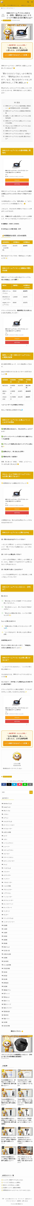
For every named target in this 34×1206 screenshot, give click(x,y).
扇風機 (5, 939)
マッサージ (6, 911)
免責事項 (19, 1201)
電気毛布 (5, 1015)
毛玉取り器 (6, 950)
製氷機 (5, 979)
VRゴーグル (6, 810)
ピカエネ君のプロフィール (11, 1198)
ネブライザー (7, 875)
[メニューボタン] (32, 2)
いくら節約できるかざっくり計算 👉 (17, 55)
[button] (3, 784)
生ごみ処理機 (7, 965)
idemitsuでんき (7, 803)
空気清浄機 (6, 968)
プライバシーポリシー (11, 1201)
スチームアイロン (6, 20)
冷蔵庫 (5, 932)
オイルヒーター (7, 828)
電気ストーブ (7, 1004)
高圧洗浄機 (6, 1026)
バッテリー (6, 878)
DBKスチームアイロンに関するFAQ (16, 131)
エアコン (5, 818)
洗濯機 (5, 957)
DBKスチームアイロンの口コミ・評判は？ (18, 133)
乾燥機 (5, 925)
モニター (5, 914)
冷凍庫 (5, 929)
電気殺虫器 (6, 1011)
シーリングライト (8, 843)
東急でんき (6, 947)
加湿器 (5, 936)
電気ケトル (6, 1000)
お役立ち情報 (7, 832)
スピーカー (6, 853)
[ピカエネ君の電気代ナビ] (2, 2)
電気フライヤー (7, 1008)
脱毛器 (5, 975)
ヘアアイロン (7, 893)
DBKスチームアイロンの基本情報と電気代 (18, 106)
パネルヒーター (7, 882)
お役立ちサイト (28, 1198)
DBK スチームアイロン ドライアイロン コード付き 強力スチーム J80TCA (16, 171)
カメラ (5, 835)
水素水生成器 (7, 954)
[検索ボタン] (28, 2)
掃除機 (5, 943)
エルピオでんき (7, 821)
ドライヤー (6, 871)
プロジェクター (7, 889)
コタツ (5, 839)
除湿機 (5, 986)
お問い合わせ (25, 1201)
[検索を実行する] (31, 792)
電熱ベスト (6, 1018)
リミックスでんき (8, 918)
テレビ (5, 864)
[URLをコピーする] (30, 784)
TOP (3, 1198)
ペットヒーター (7, 896)
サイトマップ (21, 1198)
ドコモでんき (7, 868)
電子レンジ (6, 993)
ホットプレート (7, 907)
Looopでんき (6, 807)
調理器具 (5, 983)
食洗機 (5, 1022)
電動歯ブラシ (7, 990)
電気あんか (6, 997)
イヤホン (5, 814)
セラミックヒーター (9, 861)
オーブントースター (9, 825)
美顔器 (5, 972)
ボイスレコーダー (8, 900)
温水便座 (5, 961)
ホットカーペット (8, 904)
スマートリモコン (8, 857)
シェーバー (6, 846)
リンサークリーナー (9, 922)
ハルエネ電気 (7, 886)
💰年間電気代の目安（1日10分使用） (18, 108)
